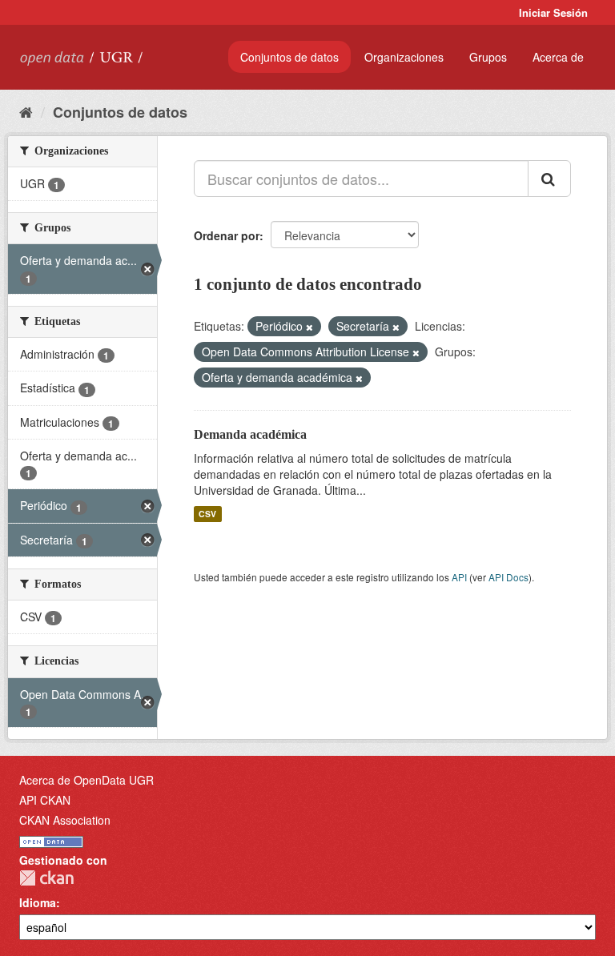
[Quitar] (309, 326)
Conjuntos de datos (289, 57)
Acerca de (558, 57)
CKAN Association (65, 820)
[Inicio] (26, 111)
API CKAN (44, 800)
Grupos (488, 57)
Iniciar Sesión (553, 12)
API (459, 577)
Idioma (37, 902)
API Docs (508, 577)
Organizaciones (404, 57)
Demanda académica (250, 434)
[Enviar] (549, 178)
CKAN (46, 878)
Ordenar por (226, 235)
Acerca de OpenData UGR (86, 780)
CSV (207, 514)
